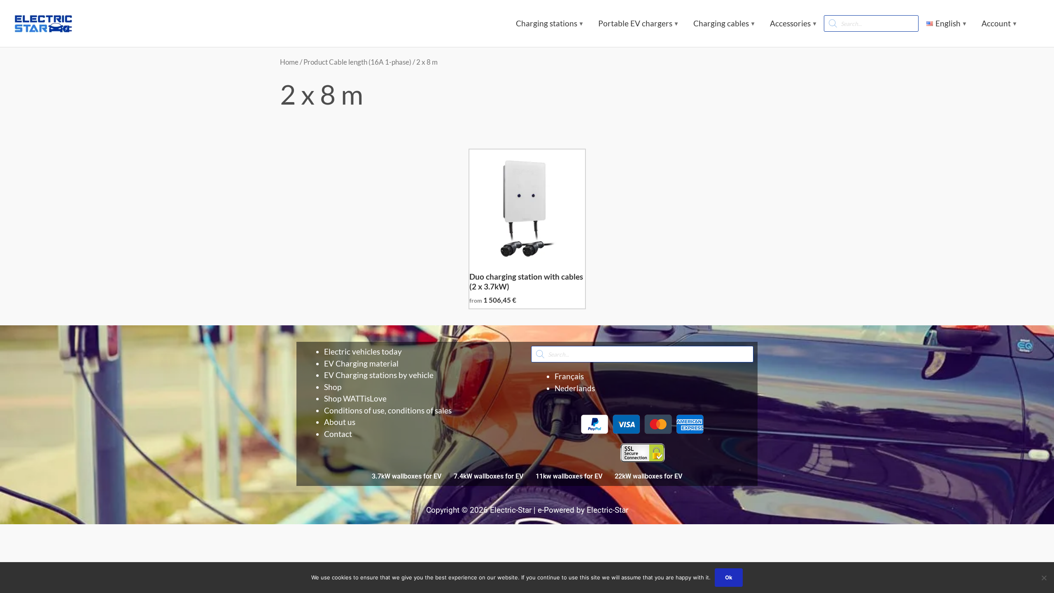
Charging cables (721, 23)
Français (569, 376)
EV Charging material (361, 363)
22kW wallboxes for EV (648, 476)
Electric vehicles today (363, 351)
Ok (728, 577)
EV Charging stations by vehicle (379, 375)
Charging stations (546, 23)
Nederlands (575, 388)
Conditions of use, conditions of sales (388, 410)
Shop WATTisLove (355, 398)
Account (996, 23)
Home (289, 62)
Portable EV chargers (635, 23)
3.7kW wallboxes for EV (406, 476)
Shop (332, 387)
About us (339, 422)
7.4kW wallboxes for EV (488, 476)
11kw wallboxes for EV (569, 476)
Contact (338, 434)
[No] (1044, 578)
